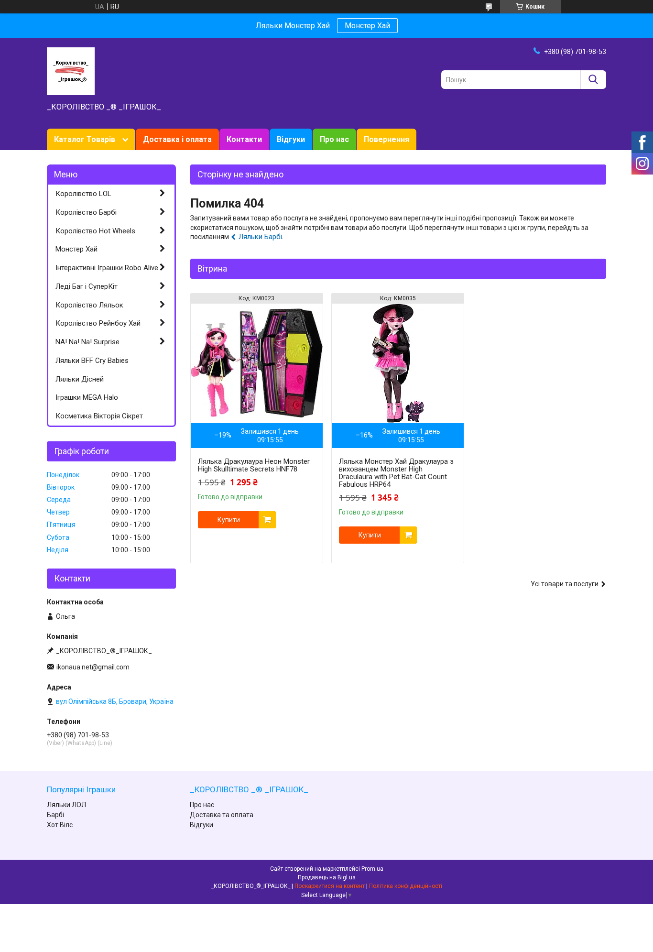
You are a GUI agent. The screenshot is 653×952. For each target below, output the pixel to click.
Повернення (386, 139)
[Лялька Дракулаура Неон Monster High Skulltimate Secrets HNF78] (257, 363)
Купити (229, 520)
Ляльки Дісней (79, 379)
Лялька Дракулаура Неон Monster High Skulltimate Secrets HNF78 (254, 465)
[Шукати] (593, 79)
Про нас (334, 139)
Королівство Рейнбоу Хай (98, 323)
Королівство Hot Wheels (95, 231)
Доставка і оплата (177, 139)
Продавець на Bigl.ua (327, 877)
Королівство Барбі (86, 212)
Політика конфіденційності (405, 886)
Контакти (244, 139)
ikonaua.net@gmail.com (93, 667)
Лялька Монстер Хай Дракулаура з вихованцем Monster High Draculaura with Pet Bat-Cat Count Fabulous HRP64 (396, 473)
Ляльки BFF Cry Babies (92, 360)
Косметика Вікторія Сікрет (99, 416)
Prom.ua (372, 868)
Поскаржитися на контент (329, 886)
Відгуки (291, 139)
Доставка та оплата (221, 815)
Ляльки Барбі (260, 236)
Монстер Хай (367, 25)
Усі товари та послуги (565, 584)
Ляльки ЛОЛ (66, 805)
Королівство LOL (83, 193)
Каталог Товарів (84, 139)
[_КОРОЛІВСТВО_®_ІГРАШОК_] (71, 71)
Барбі (55, 815)
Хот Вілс (60, 825)
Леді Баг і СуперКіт (86, 286)
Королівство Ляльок (89, 305)
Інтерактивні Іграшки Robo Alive (106, 267)
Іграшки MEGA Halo (86, 397)
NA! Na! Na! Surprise (87, 342)
